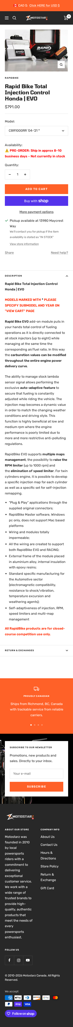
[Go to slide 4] (42, 725)
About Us (48, 837)
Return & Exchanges (19, 650)
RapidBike (12, 78)
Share (9, 253)
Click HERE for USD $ (44, 5)
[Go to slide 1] (31, 725)
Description (13, 276)
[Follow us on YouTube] (27, 960)
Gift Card (47, 888)
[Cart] (66, 18)
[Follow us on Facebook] (9, 960)
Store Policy (50, 866)
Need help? (59, 253)
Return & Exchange (48, 877)
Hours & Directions (48, 855)
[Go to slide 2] (34, 725)
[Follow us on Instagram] (18, 960)
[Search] (14, 18)
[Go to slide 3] (38, 725)
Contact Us (49, 845)
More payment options (36, 212)
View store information (24, 244)
